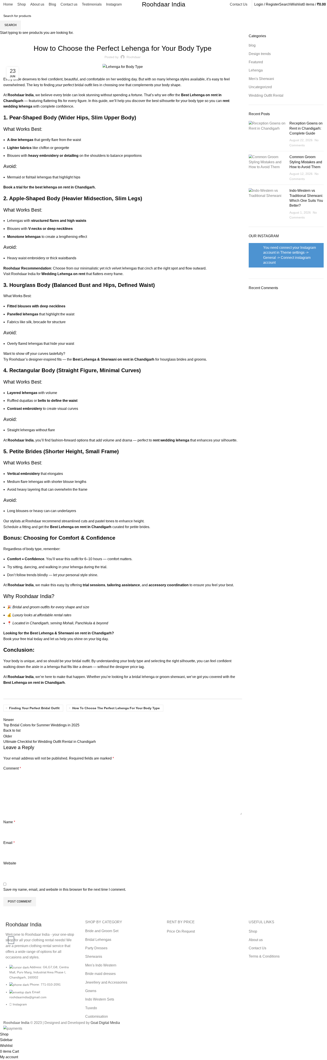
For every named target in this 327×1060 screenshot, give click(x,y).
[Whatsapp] (11, 940)
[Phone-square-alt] (11, 927)
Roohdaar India (163, 4)
